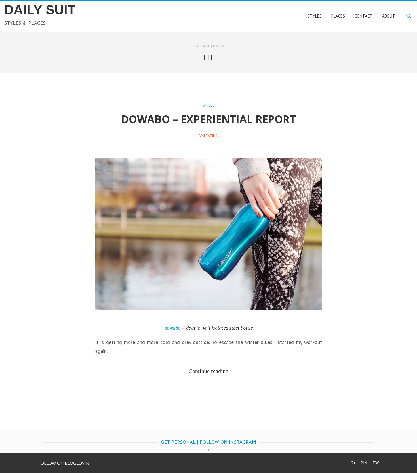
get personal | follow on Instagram (208, 442)
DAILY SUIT (39, 10)
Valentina (208, 135)
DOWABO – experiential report (208, 119)
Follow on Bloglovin (63, 463)
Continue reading (208, 371)
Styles (209, 105)
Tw (375, 463)
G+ (353, 463)
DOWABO (172, 328)
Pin (364, 463)
